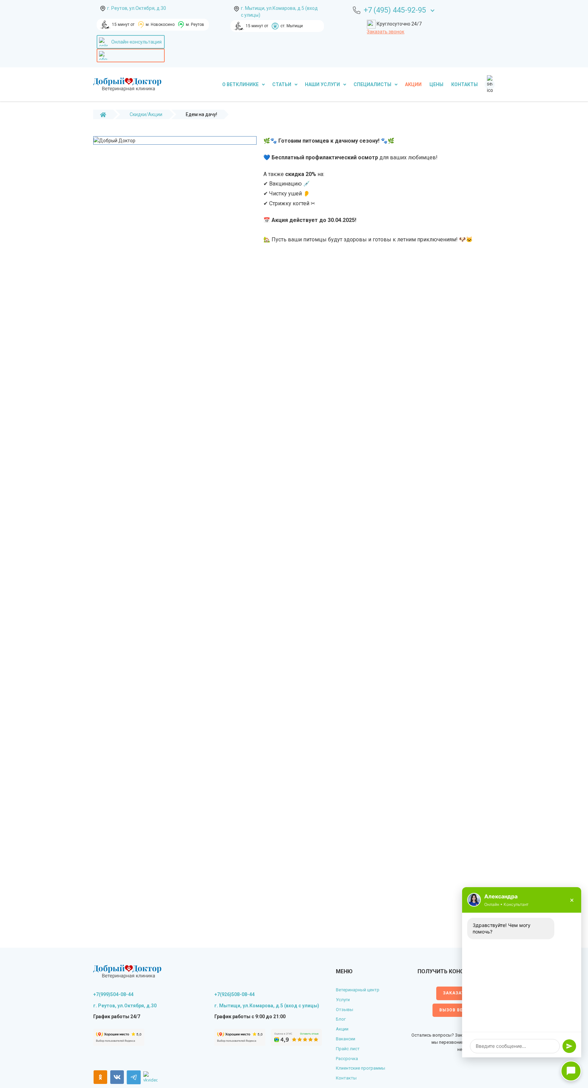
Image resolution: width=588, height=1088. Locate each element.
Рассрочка (347, 1058)
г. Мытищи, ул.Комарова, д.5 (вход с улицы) (279, 11)
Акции (413, 84)
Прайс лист (348, 1048)
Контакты (464, 84)
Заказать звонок (385, 31)
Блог (341, 1019)
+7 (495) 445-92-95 (395, 10)
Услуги (343, 999)
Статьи (282, 84)
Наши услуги (323, 84)
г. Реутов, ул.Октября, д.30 (136, 8)
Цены (436, 84)
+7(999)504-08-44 (113, 994)
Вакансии (345, 1038)
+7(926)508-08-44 (234, 994)
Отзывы (344, 1009)
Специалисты (373, 84)
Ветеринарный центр (357, 989)
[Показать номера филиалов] (432, 10)
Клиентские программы (360, 1068)
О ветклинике (241, 84)
